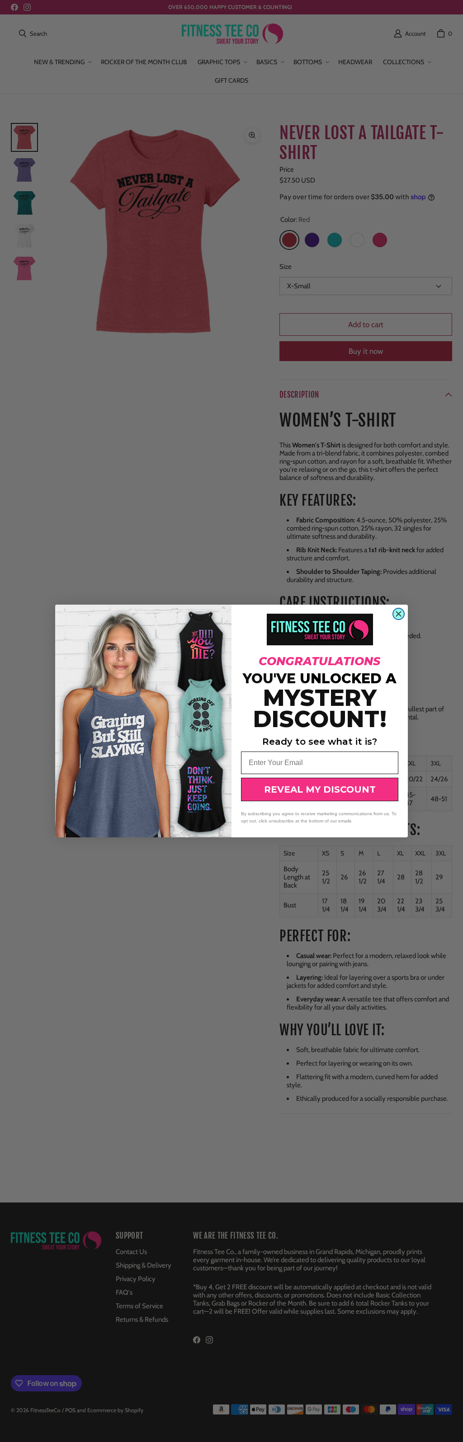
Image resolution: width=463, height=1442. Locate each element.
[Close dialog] (398, 614)
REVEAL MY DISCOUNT (320, 789)
